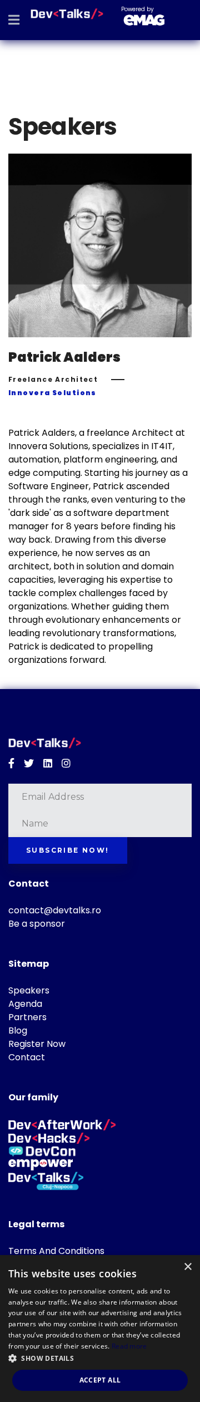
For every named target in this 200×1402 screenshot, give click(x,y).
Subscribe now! (67, 850)
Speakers (28, 990)
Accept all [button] (100, 1380)
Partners (27, 1017)
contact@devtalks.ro (54, 910)
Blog (17, 1030)
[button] (100, 1358)
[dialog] (100, 1328)
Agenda (25, 1003)
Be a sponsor (36, 923)
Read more (129, 1346)
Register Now (37, 1043)
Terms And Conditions (56, 1250)
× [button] (187, 1267)
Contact (26, 1057)
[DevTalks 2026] (67, 14)
